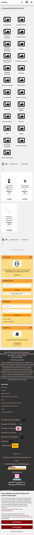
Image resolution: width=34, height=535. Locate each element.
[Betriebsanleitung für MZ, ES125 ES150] (17, 334)
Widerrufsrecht (5, 393)
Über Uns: (17, 454)
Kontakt (3, 390)
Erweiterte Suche (17, 293)
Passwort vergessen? (8, 321)
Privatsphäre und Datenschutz (9, 406)
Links (2, 409)
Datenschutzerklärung (6, 510)
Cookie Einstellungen (6, 412)
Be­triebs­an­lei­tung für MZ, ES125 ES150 (17, 339)
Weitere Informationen (17, 531)
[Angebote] (30, 328)
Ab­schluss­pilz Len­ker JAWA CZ (25, 187)
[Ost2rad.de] (4, 2)
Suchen (17, 289)
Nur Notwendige (17, 527)
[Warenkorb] (26, 2)
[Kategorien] (31, 2)
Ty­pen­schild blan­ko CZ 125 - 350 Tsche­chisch (9, 187)
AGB (2, 399)
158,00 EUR (17, 275)
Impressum (4, 387)
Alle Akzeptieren (17, 522)
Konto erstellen (7, 319)
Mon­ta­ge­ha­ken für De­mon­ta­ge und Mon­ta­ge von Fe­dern (9, 218)
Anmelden (17, 315)
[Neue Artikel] (30, 257)
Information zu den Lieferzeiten (9, 396)
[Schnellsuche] (22, 2)
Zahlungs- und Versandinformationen (11, 403)
